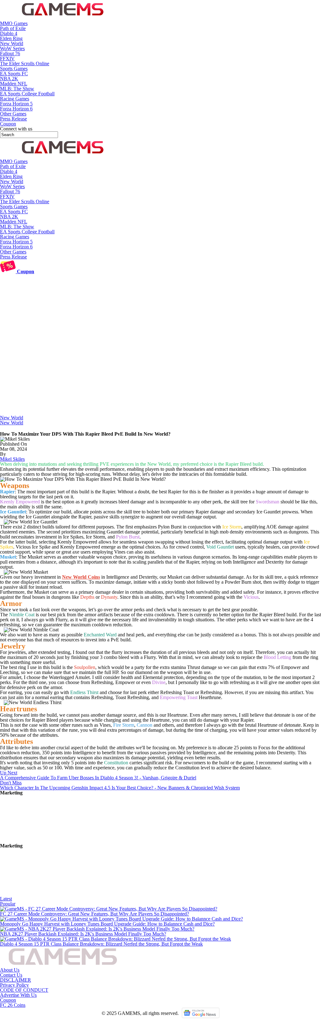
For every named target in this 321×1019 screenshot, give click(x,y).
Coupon (8, 1000)
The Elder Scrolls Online (24, 63)
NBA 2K (9, 78)
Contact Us (11, 975)
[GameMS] (62, 18)
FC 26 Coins (12, 1005)
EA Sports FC (14, 73)
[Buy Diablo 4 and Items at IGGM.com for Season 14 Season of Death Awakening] (47, 840)
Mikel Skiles (12, 459)
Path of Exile (13, 28)
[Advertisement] (160, 368)
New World (11, 43)
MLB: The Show (17, 88)
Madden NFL (13, 83)
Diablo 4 (8, 33)
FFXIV (7, 58)
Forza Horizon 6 (16, 108)
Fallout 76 (10, 53)
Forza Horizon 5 (16, 103)
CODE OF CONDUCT (24, 990)
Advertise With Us (18, 995)
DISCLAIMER (15, 980)
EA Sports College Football (27, 93)
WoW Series (12, 48)
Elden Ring (11, 38)
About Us (9, 970)
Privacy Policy (14, 985)
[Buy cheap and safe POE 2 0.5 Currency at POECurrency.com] (47, 893)
